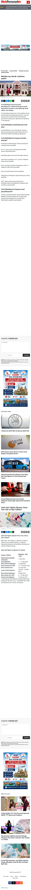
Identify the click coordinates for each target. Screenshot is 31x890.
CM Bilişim (6, 887)
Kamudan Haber (13, 70)
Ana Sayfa (5, 70)
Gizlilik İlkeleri (23, 876)
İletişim (16, 876)
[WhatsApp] (11, 101)
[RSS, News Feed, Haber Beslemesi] (21, 882)
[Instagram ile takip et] (17, 882)
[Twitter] (4, 101)
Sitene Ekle (15, 878)
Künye (11, 876)
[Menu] (28, 2)
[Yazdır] (22, 101)
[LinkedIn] (9, 101)
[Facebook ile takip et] (10, 882)
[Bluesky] (6, 101)
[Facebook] (2, 101)
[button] (24, 101)
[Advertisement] (15, 26)
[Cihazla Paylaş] (13, 101)
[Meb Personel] (11, 2)
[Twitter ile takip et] (14, 882)
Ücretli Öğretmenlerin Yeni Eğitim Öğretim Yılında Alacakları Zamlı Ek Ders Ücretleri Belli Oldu (18, 7)
